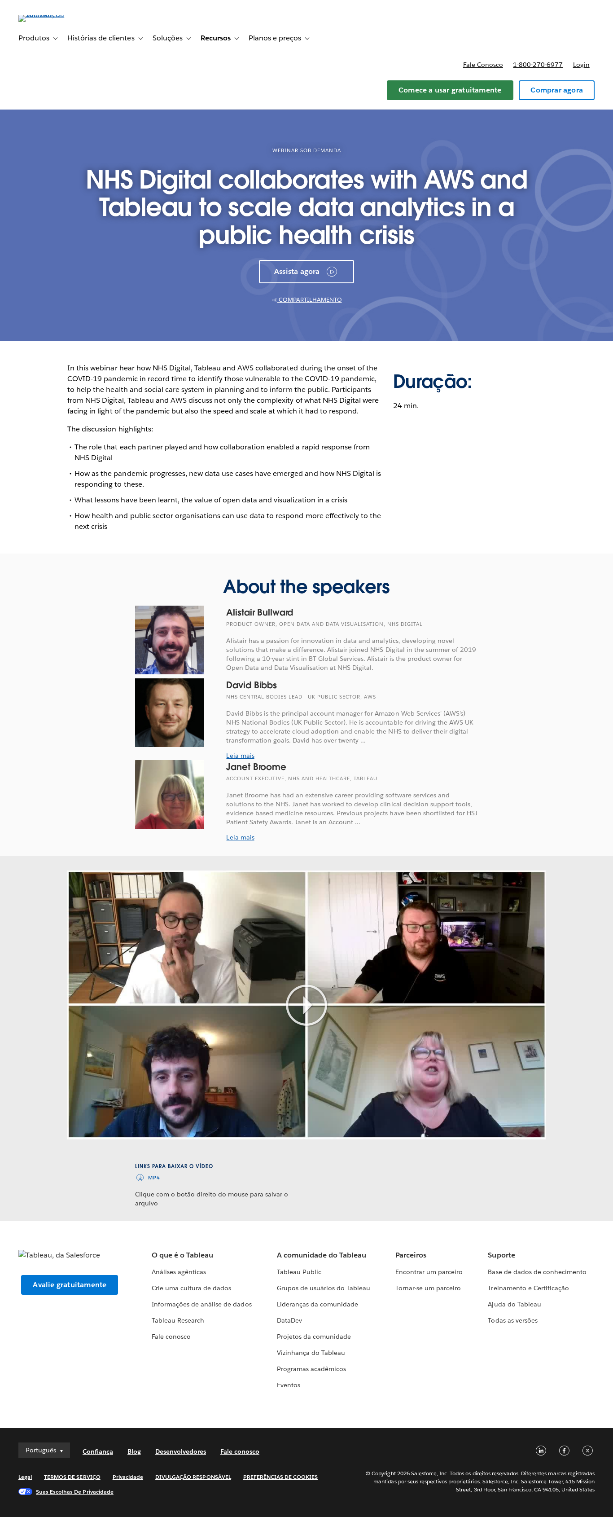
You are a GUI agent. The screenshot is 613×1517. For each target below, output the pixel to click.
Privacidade (128, 1477)
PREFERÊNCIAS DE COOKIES (280, 1477)
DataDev (289, 1320)
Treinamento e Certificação (528, 1288)
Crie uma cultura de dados (191, 1288)
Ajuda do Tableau (514, 1304)
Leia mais (240, 756)
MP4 (154, 1177)
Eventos (288, 1385)
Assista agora (297, 271)
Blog (134, 1451)
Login (581, 65)
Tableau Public (299, 1272)
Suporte (501, 1255)
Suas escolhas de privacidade (75, 1491)
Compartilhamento (309, 299)
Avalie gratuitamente (69, 1284)
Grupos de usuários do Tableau (324, 1288)
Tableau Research (178, 1320)
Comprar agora (556, 90)
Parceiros (410, 1255)
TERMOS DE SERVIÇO (72, 1477)
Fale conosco (483, 65)
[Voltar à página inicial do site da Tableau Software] (52, 14)
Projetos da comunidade (314, 1336)
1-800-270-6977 (538, 65)
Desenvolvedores (180, 1451)
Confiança (98, 1451)
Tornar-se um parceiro (428, 1288)
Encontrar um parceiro (429, 1272)
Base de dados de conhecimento (537, 1272)
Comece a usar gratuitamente (449, 90)
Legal (25, 1477)
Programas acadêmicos (311, 1369)
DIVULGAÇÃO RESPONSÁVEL (193, 1477)
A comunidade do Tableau (321, 1255)
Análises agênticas (179, 1272)
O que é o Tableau (182, 1255)
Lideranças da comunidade (317, 1304)
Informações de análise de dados (202, 1304)
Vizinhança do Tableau (311, 1353)
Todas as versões (512, 1320)
